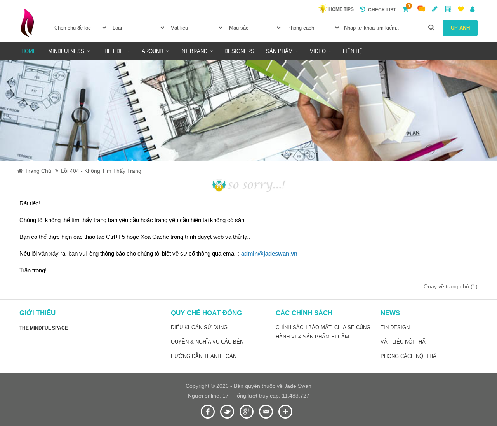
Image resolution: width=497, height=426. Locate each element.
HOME (28, 51)
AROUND (152, 51)
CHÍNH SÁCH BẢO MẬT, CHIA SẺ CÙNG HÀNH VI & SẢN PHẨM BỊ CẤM (323, 332)
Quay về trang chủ (451, 286)
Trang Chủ (38, 171)
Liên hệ (353, 51)
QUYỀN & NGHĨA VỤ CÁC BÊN (207, 342)
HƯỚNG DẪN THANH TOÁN (203, 356)
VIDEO (318, 51)
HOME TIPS (341, 9)
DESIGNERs (239, 51)
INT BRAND (193, 51)
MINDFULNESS (66, 51)
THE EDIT (113, 51)
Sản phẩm (279, 51)
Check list (382, 9)
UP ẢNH (460, 28)
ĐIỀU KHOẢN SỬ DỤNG (199, 327)
